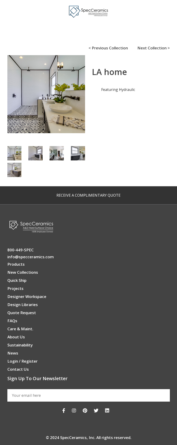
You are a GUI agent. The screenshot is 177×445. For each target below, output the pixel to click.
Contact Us (18, 369)
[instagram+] (74, 410)
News (12, 353)
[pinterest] (85, 410)
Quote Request (21, 312)
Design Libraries (22, 304)
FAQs (12, 320)
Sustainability (20, 345)
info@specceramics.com (30, 256)
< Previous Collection (108, 48)
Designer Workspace (26, 296)
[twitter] (96, 410)
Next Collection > (153, 48)
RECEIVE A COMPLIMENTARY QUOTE (88, 195)
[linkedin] (107, 410)
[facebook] (63, 410)
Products (16, 264)
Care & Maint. (20, 328)
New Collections (22, 272)
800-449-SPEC (20, 250)
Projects (15, 288)
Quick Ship (17, 280)
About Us (16, 337)
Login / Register (22, 361)
